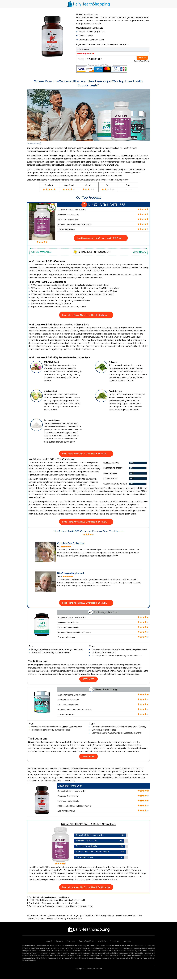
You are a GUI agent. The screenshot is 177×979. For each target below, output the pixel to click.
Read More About (85, 315)
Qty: (79, 59)
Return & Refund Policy (141, 61)
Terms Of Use (102, 941)
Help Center (127, 941)
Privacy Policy (71, 941)
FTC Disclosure (114, 941)
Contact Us (59, 941)
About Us (49, 941)
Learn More (88, 679)
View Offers (139, 252)
